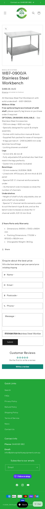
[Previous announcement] (4, 2)
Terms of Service (12, 418)
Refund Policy (11, 407)
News (7, 424)
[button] (5, 13)
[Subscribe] (37, 467)
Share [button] (7, 249)
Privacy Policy (11, 401)
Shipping (5, 92)
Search (8, 390)
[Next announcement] (40, 2)
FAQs (7, 396)
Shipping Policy (11, 412)
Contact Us (9, 429)
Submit (10, 342)
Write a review (22, 366)
